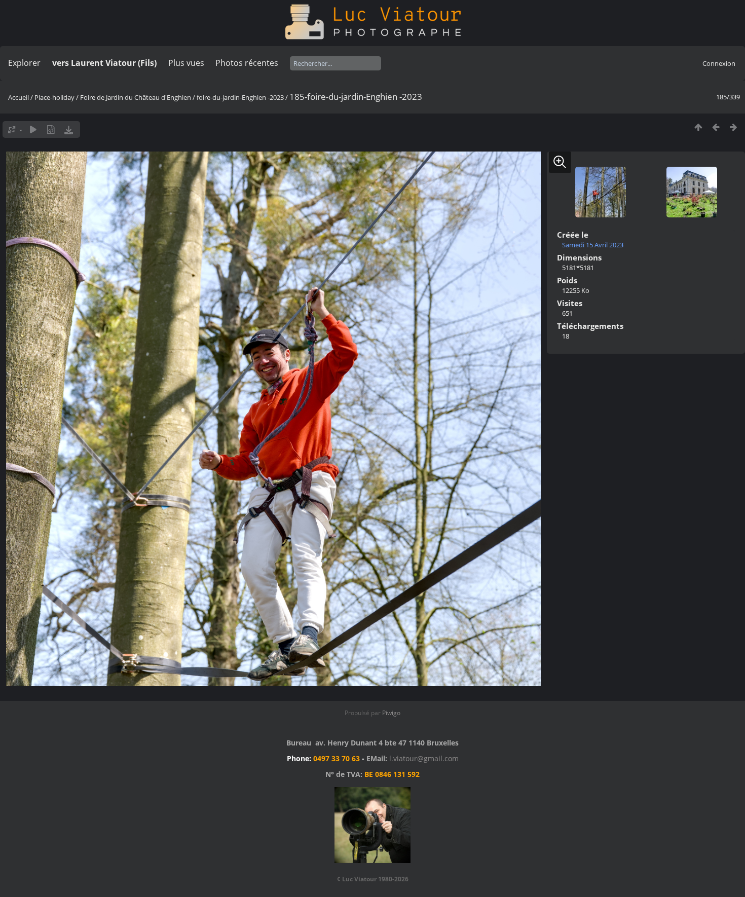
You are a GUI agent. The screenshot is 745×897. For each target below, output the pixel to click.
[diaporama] (33, 129)
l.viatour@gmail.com (424, 758)
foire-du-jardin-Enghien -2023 (240, 97)
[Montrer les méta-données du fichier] (51, 129)
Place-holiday (54, 97)
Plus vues (186, 62)
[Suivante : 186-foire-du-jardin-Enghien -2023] (733, 127)
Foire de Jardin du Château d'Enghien (135, 97)
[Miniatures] (698, 127)
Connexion (718, 63)
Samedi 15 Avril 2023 (592, 244)
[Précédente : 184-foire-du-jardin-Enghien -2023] (716, 127)
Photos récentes (246, 62)
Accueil (18, 97)
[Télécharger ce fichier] (69, 129)
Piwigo (391, 712)
